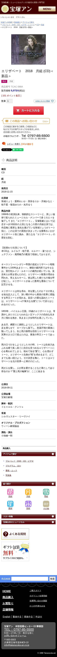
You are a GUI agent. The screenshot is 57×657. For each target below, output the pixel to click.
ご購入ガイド (35, 590)
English (6, 617)
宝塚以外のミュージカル (13, 522)
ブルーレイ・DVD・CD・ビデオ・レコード (18, 25)
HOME (6, 591)
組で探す (7, 484)
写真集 (8, 475)
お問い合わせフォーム (15, 635)
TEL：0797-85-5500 (19, 629)
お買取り (8, 603)
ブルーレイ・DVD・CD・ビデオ (20, 461)
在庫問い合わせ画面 (38, 601)
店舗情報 (8, 609)
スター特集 (8, 516)
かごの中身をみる (37, 606)
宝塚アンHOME (6, 22)
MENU (47, 8)
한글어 (38, 617)
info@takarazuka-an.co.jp (16, 645)
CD (38, 25)
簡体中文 (28, 617)
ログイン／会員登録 (38, 596)
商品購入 (17, 22)
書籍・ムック (11, 470)
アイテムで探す (28, 22)
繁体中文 (17, 617)
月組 (42, 25)
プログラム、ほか (13, 466)
